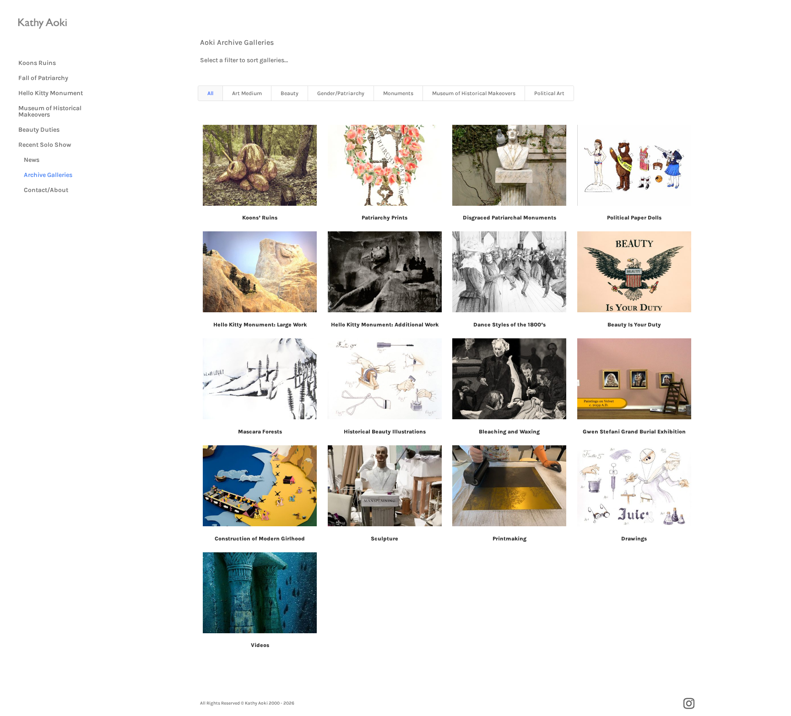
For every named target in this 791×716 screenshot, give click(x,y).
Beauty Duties (39, 130)
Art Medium (247, 93)
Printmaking (509, 538)
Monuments (398, 93)
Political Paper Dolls (634, 217)
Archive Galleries (45, 175)
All (210, 93)
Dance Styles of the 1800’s (509, 324)
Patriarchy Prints (384, 217)
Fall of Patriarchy (43, 78)
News (28, 160)
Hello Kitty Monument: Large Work (260, 324)
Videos (260, 645)
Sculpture (384, 538)
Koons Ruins (37, 63)
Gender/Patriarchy (340, 93)
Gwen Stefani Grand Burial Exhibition (634, 431)
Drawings (634, 538)
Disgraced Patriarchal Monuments (509, 217)
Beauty (289, 93)
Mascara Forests (260, 431)
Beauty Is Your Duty (634, 324)
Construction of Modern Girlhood (260, 538)
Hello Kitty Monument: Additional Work (385, 324)
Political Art (549, 93)
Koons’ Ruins (259, 217)
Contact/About (43, 190)
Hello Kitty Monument (50, 93)
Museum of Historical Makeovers (49, 111)
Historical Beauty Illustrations (385, 431)
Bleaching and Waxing (509, 431)
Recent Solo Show (44, 145)
